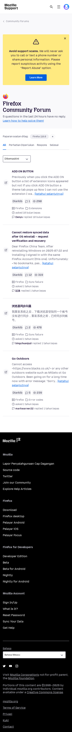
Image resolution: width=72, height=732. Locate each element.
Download (10, 510)
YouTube (10, 666)
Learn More (36, 77)
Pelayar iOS (10, 529)
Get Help (9, 627)
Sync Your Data (13, 621)
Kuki (6, 720)
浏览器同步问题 (21, 306)
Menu (59, 7)
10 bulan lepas (41, 217)
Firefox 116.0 (39, 136)
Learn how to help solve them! (23, 120)
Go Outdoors (20, 358)
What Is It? (10, 608)
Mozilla (11, 441)
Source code (11, 470)
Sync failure (36, 282)
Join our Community (17, 482)
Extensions (35, 208)
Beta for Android (14, 569)
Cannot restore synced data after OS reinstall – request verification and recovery (30, 236)
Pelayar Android (13, 522)
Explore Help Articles (17, 489)
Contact (8, 726)
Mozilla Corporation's (24, 674)
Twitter (8, 476)
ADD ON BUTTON (22, 171)
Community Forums (17, 21)
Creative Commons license (45, 692)
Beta (6, 562)
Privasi (7, 714)
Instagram (16, 666)
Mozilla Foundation (21, 678)
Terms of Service (14, 707)
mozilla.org (10, 701)
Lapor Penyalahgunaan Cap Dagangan (28, 463)
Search (51, 7)
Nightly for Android (16, 581)
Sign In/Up (10, 602)
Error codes (36, 399)
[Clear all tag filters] (52, 136)
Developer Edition (15, 556)
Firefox (19, 208)
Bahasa (7, 648)
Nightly (8, 575)
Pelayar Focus (12, 535)
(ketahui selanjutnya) (49, 193)
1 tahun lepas (38, 290)
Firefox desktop (13, 516)
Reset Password (14, 615)
